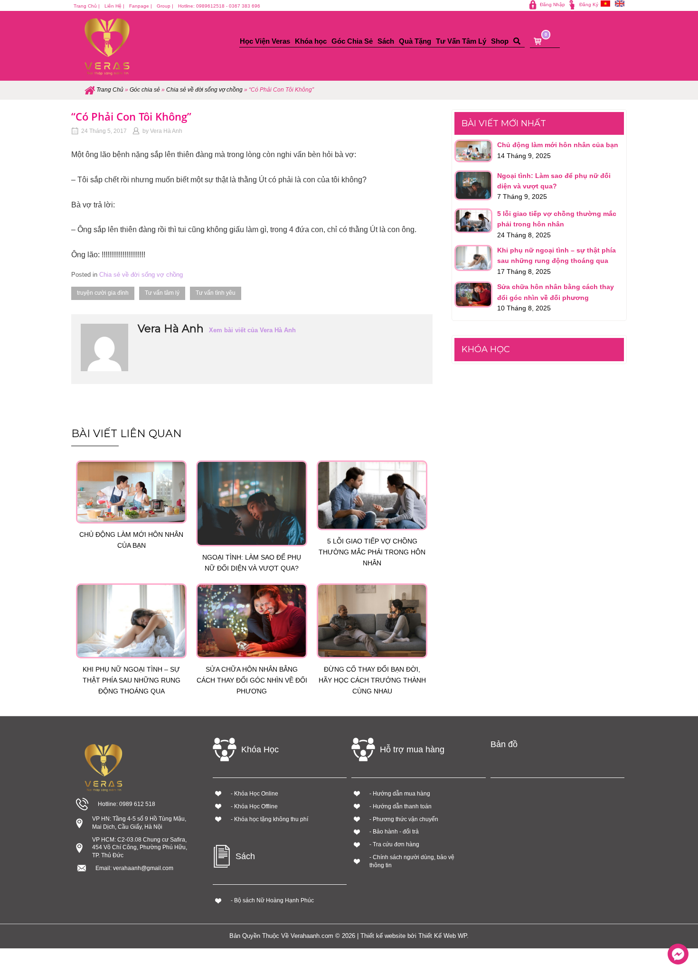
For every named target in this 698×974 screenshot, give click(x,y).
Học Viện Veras (265, 41)
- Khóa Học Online (254, 793)
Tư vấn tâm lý (162, 293)
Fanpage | (140, 6)
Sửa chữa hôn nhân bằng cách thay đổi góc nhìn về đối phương (252, 680)
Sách (385, 41)
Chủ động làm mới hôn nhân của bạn (131, 540)
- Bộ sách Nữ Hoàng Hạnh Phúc (272, 900)
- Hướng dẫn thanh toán (400, 806)
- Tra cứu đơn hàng (394, 844)
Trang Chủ (109, 89)
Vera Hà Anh (166, 131)
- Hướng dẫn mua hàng (399, 793)
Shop (500, 41)
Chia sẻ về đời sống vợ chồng (204, 89)
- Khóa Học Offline (254, 806)
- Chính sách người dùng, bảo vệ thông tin (411, 861)
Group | (165, 6)
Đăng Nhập (552, 4)
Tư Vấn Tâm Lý (461, 41)
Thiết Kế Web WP (442, 935)
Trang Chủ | (87, 6)
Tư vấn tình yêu (216, 293)
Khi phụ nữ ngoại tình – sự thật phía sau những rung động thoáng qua (131, 680)
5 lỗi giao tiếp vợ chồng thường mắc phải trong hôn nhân (372, 552)
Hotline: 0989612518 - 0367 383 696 (219, 6)
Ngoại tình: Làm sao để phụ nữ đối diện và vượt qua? (251, 562)
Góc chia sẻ (145, 89)
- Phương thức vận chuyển (403, 819)
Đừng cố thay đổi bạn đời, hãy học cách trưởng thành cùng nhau (372, 680)
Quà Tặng (415, 41)
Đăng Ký (588, 4)
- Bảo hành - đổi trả (394, 831)
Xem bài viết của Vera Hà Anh (252, 330)
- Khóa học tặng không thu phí (269, 819)
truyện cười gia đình (103, 293)
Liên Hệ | (114, 6)
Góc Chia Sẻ (352, 41)
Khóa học (311, 41)
